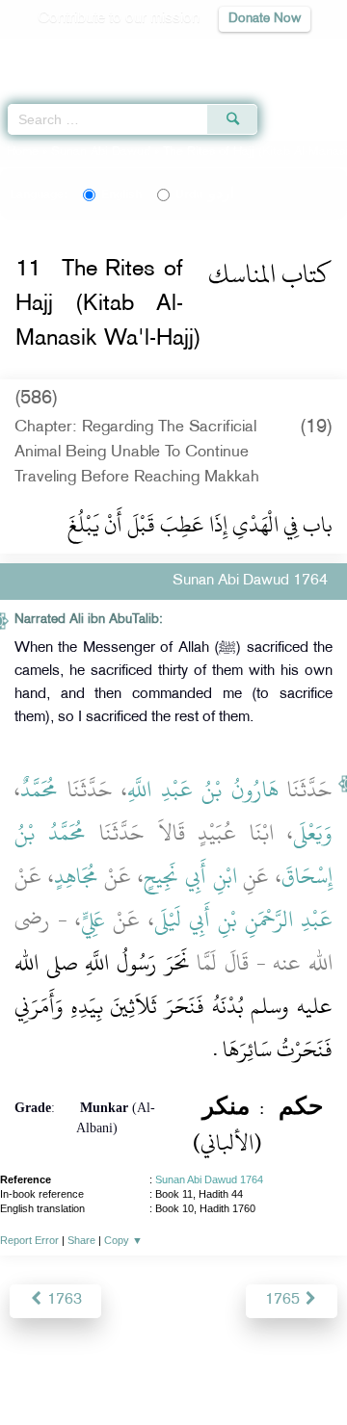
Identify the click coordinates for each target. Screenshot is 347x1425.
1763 (62, 1300)
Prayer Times (213, 53)
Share (81, 1240)
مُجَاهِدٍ (76, 876)
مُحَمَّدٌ (39, 789)
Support (146, 1368)
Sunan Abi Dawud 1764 (209, 1179)
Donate (173, 1392)
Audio (290, 53)
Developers (220, 1368)
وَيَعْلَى (313, 833)
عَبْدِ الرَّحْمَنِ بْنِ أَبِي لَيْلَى (244, 919)
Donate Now (264, 19)
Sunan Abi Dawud (100, 152)
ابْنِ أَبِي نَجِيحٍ (190, 876)
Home (23, 152)
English (121, 194)
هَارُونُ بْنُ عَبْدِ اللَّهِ (203, 789)
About (39, 1368)
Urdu (204, 194)
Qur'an (62, 53)
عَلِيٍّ (93, 919)
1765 (284, 1300)
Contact (294, 1368)
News (89, 1368)
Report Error (29, 1240)
